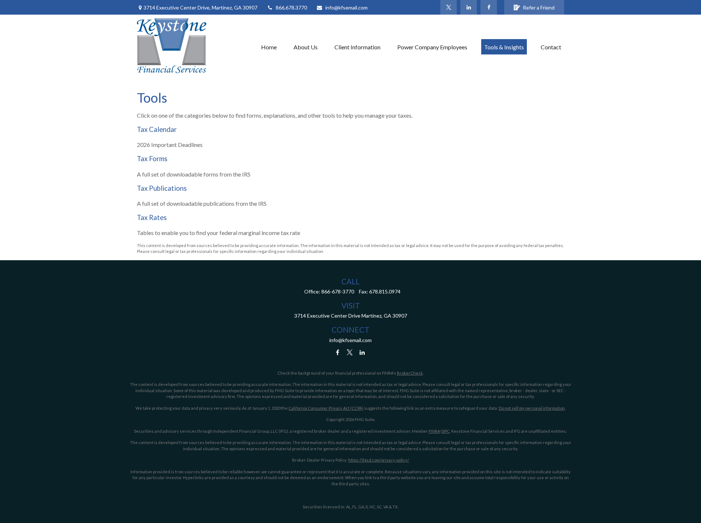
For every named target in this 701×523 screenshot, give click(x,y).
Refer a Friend (539, 7)
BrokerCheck (410, 373)
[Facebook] (488, 7)
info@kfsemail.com (346, 7)
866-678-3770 (337, 291)
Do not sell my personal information (532, 408)
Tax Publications (162, 188)
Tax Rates (152, 217)
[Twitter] (448, 7)
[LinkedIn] (468, 7)
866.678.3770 (291, 7)
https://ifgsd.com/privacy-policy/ (378, 460)
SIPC (445, 431)
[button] (269, 46)
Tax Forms (152, 159)
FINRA (434, 431)
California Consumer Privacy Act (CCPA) (325, 408)
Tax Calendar (157, 129)
